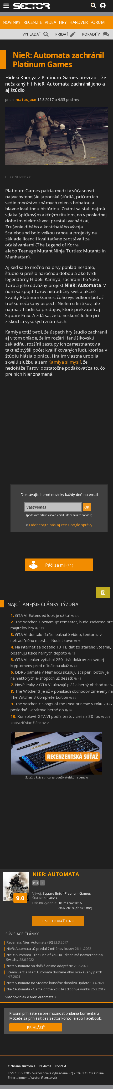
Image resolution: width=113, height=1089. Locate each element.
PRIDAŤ (61, 34)
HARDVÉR (78, 22)
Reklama (45, 1066)
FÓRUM (97, 22)
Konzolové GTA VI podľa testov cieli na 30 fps (63, 716)
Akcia (53, 898)
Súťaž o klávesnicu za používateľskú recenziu (56, 777)
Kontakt (60, 1066)
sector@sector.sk (44, 1077)
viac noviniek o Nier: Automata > (31, 997)
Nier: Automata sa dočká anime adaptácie (40, 965)
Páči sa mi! (59, 565)
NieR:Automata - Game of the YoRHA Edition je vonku (48, 989)
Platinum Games (78, 893)
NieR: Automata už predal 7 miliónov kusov (40, 948)
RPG (42, 898)
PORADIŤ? (91, 34)
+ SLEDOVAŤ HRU (58, 920)
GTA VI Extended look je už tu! (47, 615)
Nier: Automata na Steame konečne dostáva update (48, 982)
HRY (62, 22)
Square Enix (52, 893)
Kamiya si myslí (64, 362)
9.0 (20, 898)
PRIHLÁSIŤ (36, 1027)
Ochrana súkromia (21, 1066)
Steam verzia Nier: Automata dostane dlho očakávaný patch (54, 972)
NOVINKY (11, 22)
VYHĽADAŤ (32, 34)
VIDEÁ (50, 22)
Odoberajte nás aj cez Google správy (60, 524)
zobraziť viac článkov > (30, 722)
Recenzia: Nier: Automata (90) (30, 942)
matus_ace (26, 99)
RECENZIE (32, 22)
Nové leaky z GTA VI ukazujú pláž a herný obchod (64, 684)
